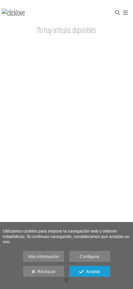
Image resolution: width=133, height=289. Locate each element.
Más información (43, 256)
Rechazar (45, 271)
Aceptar (92, 271)
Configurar (90, 256)
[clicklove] (13, 13)
